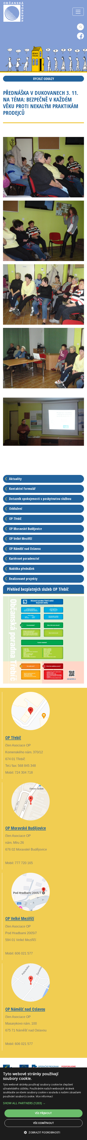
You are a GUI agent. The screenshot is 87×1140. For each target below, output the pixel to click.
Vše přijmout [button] (43, 1113)
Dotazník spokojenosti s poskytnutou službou (40, 498)
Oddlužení (15, 508)
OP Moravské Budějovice (25, 528)
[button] (43, 1103)
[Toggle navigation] (78, 12)
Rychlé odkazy (43, 79)
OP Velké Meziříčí (20, 538)
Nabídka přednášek (21, 568)
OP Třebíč (15, 518)
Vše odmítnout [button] (43, 1123)
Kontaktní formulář (22, 488)
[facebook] (80, 35)
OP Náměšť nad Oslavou (25, 548)
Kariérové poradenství (24, 558)
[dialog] (43, 1103)
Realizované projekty (23, 578)
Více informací (44, 1096)
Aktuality (15, 479)
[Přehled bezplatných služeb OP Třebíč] (43, 639)
